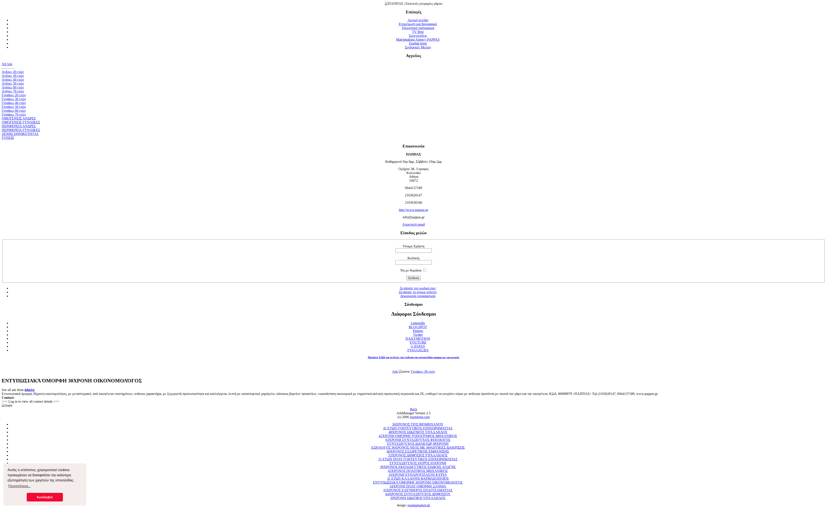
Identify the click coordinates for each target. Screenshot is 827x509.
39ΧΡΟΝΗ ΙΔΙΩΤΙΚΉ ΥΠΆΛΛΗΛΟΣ (417, 498)
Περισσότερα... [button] (19, 486)
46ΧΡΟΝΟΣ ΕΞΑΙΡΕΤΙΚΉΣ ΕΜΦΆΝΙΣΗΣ (418, 451)
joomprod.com (420, 417)
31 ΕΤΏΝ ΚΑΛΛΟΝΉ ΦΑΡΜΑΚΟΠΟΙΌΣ (418, 478)
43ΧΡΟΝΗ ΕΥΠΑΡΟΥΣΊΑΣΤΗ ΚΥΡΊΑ (418, 474)
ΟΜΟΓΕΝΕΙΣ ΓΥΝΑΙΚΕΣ (21, 122)
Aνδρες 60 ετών (13, 87)
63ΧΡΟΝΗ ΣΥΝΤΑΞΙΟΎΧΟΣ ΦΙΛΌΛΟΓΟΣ (418, 440)
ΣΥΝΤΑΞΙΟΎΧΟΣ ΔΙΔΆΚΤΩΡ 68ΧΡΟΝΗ (418, 443)
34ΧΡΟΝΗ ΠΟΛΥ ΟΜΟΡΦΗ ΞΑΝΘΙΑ (418, 486)
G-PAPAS (418, 346)
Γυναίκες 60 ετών (14, 110)
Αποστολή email (413, 224)
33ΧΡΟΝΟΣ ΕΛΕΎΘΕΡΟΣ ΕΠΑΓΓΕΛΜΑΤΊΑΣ (417, 490)
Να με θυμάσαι (410, 270)
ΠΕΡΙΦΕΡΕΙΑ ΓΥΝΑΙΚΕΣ (21, 130)
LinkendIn (418, 323)
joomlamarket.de (418, 505)
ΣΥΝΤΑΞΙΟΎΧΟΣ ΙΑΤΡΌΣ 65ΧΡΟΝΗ (418, 463)
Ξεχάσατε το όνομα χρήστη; (418, 292)
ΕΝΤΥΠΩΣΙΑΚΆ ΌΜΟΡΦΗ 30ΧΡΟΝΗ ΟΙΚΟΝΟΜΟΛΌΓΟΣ (418, 482)
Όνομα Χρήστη (413, 246)
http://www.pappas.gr (413, 210)
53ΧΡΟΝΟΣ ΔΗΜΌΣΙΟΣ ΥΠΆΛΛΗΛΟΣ (418, 455)
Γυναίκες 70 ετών (14, 114)
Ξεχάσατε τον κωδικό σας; (418, 288)
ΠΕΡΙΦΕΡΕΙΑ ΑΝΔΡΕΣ (19, 126)
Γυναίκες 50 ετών (14, 107)
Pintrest (418, 331)
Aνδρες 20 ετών (13, 72)
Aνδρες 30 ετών (13, 76)
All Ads (7, 64)
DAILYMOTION (418, 338)
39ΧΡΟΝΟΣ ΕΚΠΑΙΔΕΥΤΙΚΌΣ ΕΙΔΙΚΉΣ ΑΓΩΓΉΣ (418, 467)
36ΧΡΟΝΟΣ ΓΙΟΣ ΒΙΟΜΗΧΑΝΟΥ (417, 424)
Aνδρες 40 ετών (13, 79)
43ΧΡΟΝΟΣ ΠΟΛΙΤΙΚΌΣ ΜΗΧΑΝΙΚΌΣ (418, 471)
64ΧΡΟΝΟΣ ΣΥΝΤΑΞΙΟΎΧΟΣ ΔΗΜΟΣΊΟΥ (418, 494)
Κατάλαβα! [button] (45, 497)
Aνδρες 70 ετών (13, 91)
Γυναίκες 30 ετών (14, 99)
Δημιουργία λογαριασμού (417, 296)
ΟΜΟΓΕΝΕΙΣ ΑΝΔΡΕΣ (19, 118)
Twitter (418, 335)
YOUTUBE (417, 342)
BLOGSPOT (418, 327)
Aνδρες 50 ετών (13, 83)
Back (413, 409)
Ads (395, 371)
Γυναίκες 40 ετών (14, 103)
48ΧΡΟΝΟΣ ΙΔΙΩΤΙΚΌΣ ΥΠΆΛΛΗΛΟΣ (418, 432)
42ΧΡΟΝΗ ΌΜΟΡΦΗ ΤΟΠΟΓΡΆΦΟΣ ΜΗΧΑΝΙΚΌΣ (418, 436)
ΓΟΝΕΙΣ (8, 138)
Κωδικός (413, 258)
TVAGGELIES (418, 350)
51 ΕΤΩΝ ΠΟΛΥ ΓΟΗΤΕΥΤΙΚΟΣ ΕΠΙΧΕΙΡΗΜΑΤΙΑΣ (417, 459)
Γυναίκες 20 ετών (14, 95)
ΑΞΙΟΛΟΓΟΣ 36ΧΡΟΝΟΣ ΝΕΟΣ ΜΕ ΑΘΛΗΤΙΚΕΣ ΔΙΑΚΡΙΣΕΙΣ (418, 447)
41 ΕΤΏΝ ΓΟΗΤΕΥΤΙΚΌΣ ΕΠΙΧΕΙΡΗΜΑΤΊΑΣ (417, 428)
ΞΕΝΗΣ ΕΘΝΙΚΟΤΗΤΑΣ (20, 134)
